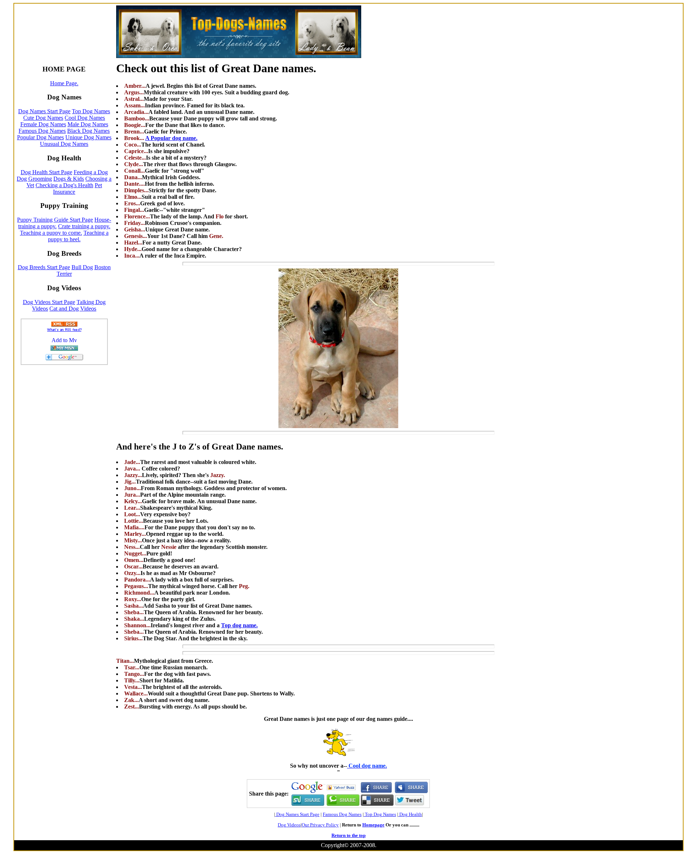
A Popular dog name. (171, 138)
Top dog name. (239, 625)
